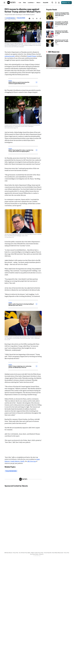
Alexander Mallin (21, 18)
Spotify (22, 461)
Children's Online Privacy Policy (37, 552)
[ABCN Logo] (11, 2)
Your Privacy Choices (34, 554)
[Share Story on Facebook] (29, 18)
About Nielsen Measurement (57, 552)
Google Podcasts (15, 461)
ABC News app (31, 461)
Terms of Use (66, 552)
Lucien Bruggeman (10, 18)
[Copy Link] (40, 18)
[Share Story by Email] (36, 18)
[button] (4, 2)
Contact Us (41, 554)
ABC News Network (8, 552)
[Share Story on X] (33, 18)
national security (10, 56)
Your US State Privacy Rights (24, 552)
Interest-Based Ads (48, 552)
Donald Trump (31, 56)
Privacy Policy (15, 552)
